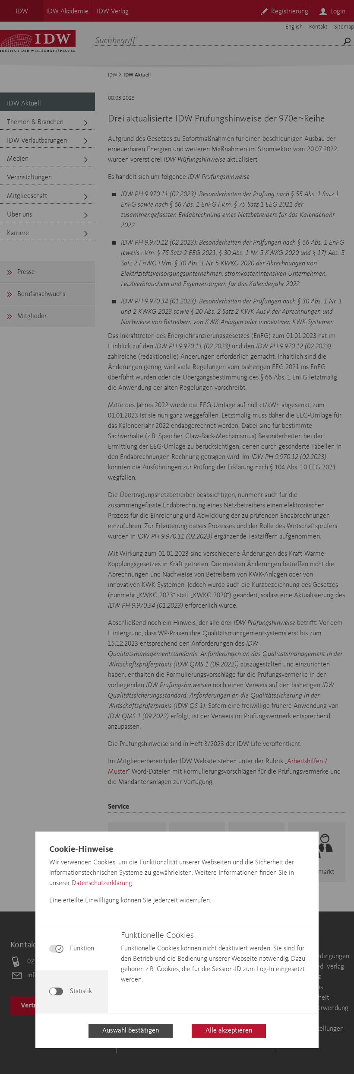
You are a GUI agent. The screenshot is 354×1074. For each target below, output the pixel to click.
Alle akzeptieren (228, 1030)
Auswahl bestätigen (130, 1030)
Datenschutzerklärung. (102, 883)
